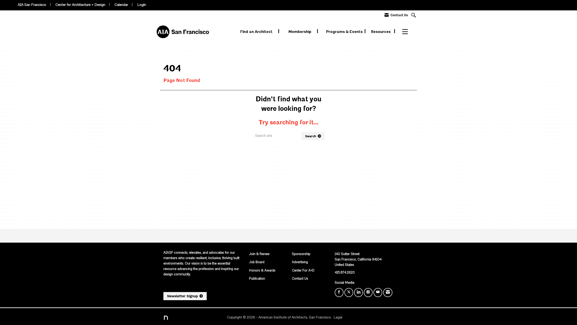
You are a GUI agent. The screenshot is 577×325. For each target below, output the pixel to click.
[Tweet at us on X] (348, 292)
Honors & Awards (262, 270)
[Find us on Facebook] (339, 292)
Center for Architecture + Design (80, 5)
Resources (381, 32)
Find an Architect (256, 32)
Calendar (121, 5)
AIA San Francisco (32, 5)
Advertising (300, 262)
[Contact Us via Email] (387, 292)
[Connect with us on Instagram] (368, 292)
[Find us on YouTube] (377, 292)
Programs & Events (345, 32)
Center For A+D (303, 270)
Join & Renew (259, 254)
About (408, 32)
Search (310, 136)
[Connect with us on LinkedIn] (358, 292)
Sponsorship (301, 254)
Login (141, 5)
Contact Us (300, 279)
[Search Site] (414, 16)
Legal (338, 317)
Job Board (256, 262)
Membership (300, 32)
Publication (257, 279)
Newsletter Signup (182, 296)
